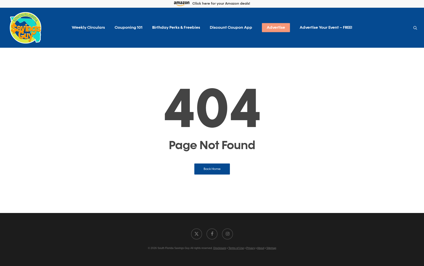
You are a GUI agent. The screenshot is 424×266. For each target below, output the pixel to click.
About (260, 248)
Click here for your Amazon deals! (220, 4)
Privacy (250, 248)
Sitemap (271, 248)
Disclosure (219, 248)
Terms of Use (236, 248)
